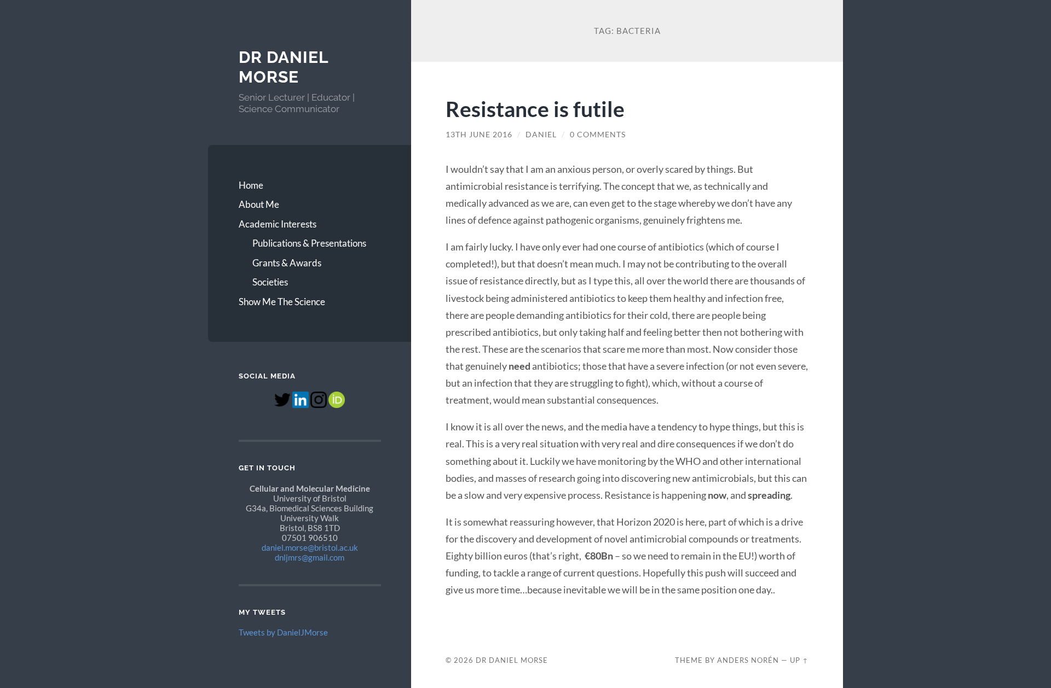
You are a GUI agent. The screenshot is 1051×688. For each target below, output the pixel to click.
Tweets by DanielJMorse (283, 632)
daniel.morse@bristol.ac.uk (310, 547)
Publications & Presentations (309, 243)
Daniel (541, 134)
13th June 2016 (479, 134)
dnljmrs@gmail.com (309, 557)
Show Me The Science (282, 301)
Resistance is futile (535, 108)
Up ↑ (799, 660)
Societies (270, 282)
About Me (259, 204)
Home (251, 185)
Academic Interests (277, 224)
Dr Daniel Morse (283, 67)
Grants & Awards (286, 263)
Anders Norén (748, 660)
